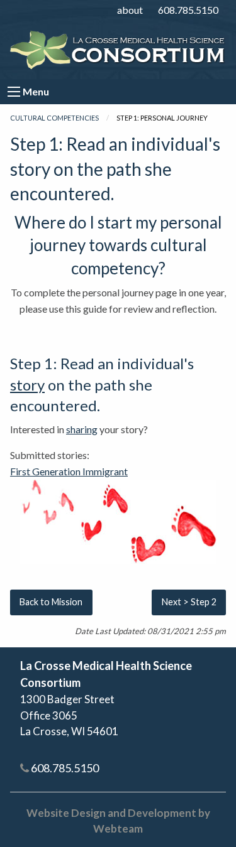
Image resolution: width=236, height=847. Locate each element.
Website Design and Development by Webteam (118, 821)
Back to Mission (51, 601)
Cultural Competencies (54, 118)
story (27, 384)
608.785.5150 (188, 10)
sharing (82, 429)
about (130, 10)
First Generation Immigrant (69, 471)
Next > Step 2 (189, 601)
